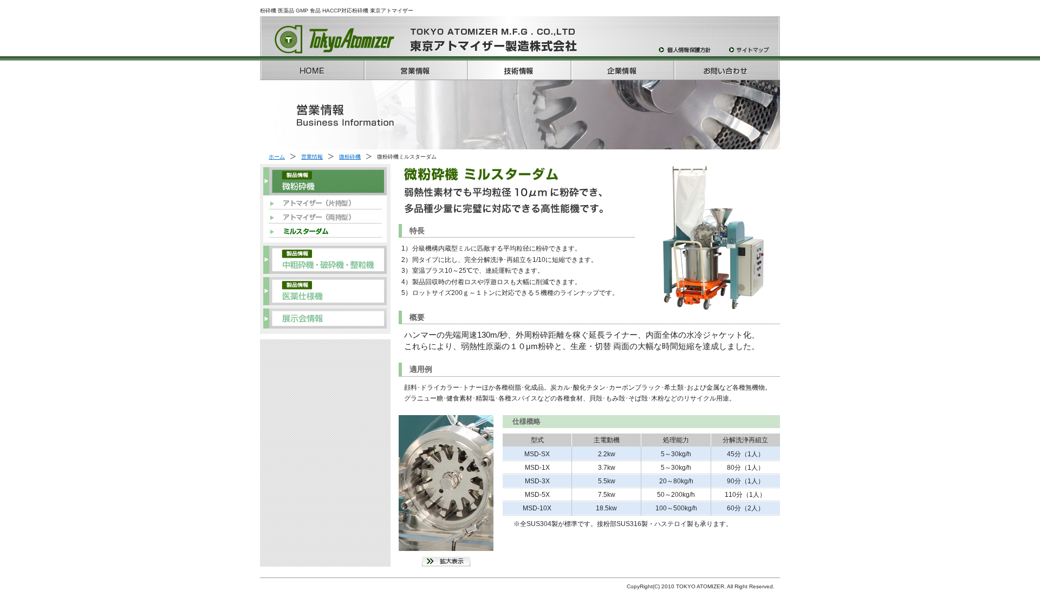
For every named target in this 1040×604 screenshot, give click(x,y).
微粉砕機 (350, 157)
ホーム (277, 157)
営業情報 (312, 157)
